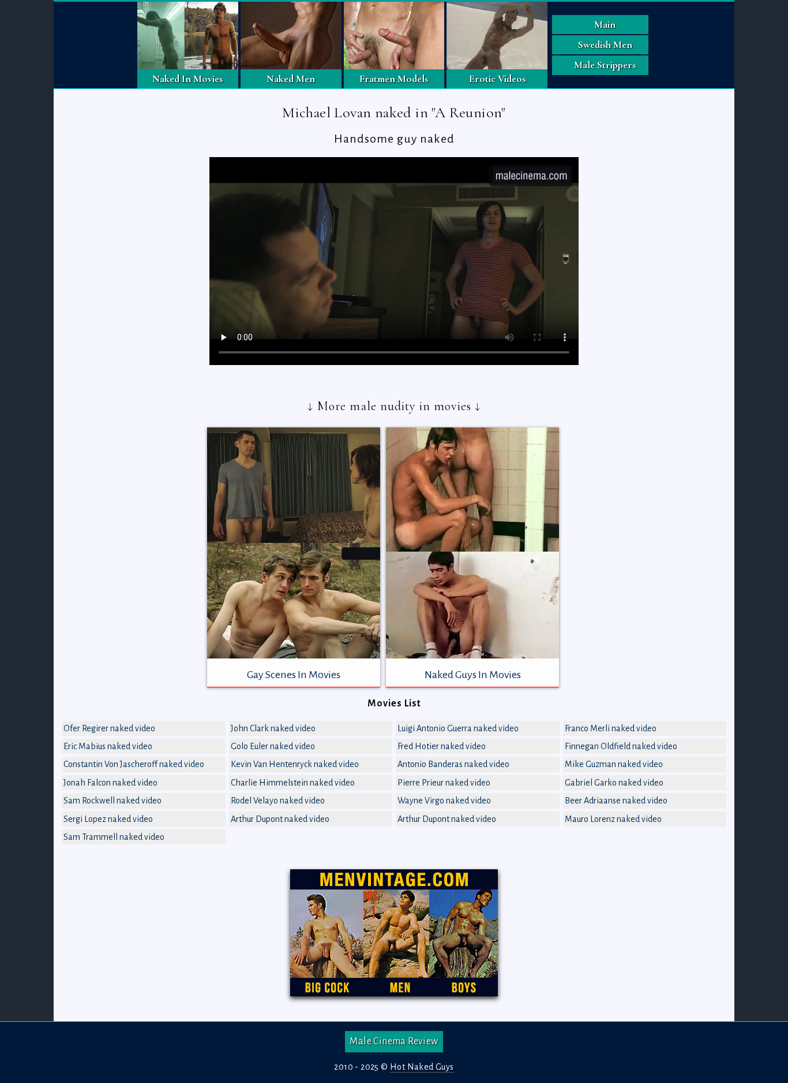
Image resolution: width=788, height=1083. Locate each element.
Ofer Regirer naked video (109, 728)
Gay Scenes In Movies (293, 674)
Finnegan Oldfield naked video (621, 746)
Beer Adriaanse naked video (616, 800)
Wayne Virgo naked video (444, 800)
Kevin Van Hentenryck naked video (295, 764)
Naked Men (291, 78)
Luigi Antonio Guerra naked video (458, 728)
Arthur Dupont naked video (280, 819)
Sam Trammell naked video (113, 837)
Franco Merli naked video (610, 728)
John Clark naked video (273, 728)
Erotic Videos (497, 78)
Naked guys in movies (473, 674)
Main (605, 24)
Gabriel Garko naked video (614, 782)
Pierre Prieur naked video (443, 782)
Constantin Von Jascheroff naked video (133, 764)
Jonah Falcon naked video (110, 782)
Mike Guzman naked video (614, 764)
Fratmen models (393, 78)
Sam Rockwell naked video (112, 800)
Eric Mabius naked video (107, 746)
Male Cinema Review (394, 1041)
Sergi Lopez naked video (108, 819)
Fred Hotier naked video (441, 746)
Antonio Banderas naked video (453, 764)
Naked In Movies (187, 78)
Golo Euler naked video (273, 746)
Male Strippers (605, 64)
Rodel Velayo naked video (278, 800)
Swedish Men (605, 44)
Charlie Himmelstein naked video (293, 782)
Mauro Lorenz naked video (613, 819)
